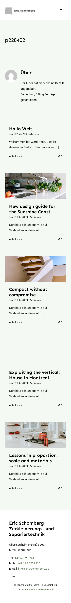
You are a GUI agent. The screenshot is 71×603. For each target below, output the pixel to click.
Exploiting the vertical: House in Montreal (31, 352)
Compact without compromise (31, 269)
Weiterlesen (14, 156)
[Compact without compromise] (35, 269)
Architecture (35, 217)
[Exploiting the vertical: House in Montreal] (35, 352)
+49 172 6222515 (29, 563)
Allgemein (34, 134)
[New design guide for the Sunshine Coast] (35, 186)
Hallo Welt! (21, 128)
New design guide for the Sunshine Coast (31, 186)
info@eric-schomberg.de (33, 568)
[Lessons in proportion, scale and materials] (35, 435)
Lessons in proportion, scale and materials (31, 435)
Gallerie (40, 186)
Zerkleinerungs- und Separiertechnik (35, 589)
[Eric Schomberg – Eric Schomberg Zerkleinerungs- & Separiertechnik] (25, 6)
